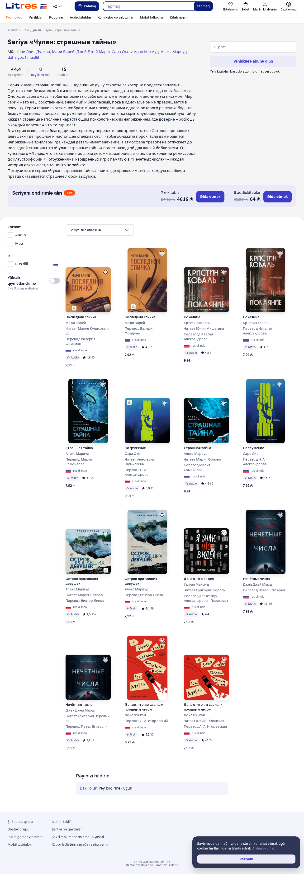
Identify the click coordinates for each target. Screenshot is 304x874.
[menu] (58, 6)
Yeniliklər (36, 17)
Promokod (14, 17)
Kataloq (90, 6)
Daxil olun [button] (88, 788)
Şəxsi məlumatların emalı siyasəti (78, 837)
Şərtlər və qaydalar (67, 829)
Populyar (56, 17)
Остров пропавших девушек (82, 581)
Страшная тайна (79, 448)
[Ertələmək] (105, 272)
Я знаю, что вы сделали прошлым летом (144, 707)
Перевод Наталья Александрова (198, 336)
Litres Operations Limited (152, 862)
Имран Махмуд (196, 584)
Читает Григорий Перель (204, 590)
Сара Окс (132, 454)
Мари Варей (76, 323)
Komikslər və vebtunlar (116, 17)
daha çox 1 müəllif (23, 57)
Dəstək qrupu (18, 829)
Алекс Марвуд (77, 454)
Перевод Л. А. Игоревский (146, 721)
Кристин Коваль (197, 323)
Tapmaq (203, 6)
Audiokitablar (80, 17)
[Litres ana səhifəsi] (26, 6)
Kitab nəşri (178, 17)
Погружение (135, 448)
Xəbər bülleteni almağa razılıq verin (80, 844)
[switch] (54, 281)
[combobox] (148, 6)
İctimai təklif (61, 822)
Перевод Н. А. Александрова (136, 472)
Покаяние (192, 317)
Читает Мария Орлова (202, 459)
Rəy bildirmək (40, 75)
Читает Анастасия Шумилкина (139, 461)
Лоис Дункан (135, 715)
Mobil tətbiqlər (152, 17)
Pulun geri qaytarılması (26, 837)
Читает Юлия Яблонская (204, 721)
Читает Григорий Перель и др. (87, 718)
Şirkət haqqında (20, 822)
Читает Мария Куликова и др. (87, 330)
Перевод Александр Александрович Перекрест (206, 598)
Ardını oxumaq (264, 848)
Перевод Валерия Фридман (80, 341)
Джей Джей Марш (257, 584)
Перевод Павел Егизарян (264, 590)
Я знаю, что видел (199, 579)
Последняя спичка (81, 317)
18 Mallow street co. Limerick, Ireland (152, 865)
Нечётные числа (256, 579)
